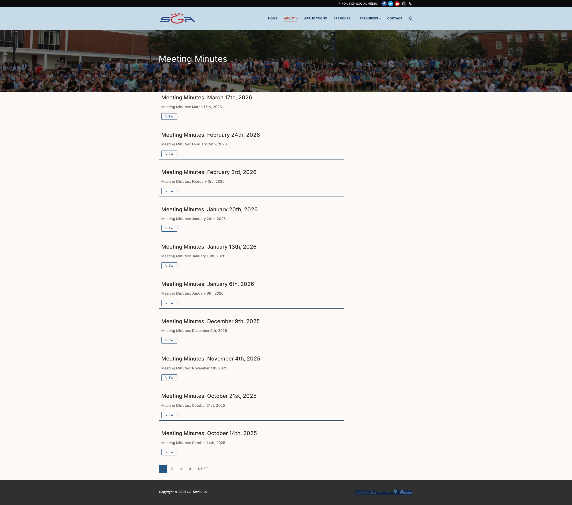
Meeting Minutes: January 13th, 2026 (209, 246)
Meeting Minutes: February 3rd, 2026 (209, 172)
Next (203, 469)
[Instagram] (403, 3)
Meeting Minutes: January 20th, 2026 (209, 209)
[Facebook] (384, 3)
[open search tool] (411, 19)
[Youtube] (397, 3)
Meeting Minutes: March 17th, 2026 (206, 97)
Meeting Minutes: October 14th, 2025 (209, 433)
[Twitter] (390, 3)
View (169, 116)
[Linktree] (410, 3)
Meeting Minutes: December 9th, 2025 (210, 321)
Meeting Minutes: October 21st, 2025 (209, 396)
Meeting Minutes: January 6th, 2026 (207, 284)
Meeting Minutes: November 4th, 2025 (210, 358)
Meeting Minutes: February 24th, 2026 (210, 135)
